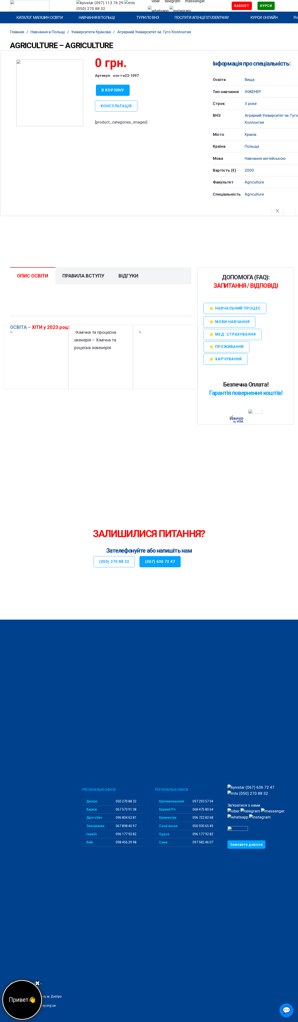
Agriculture (254, 182)
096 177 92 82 (125, 834)
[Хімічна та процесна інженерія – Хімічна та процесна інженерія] (100, 357)
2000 (249, 170)
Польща (252, 146)
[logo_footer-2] (40, 802)
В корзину (113, 90)
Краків (250, 134)
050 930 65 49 (202, 826)
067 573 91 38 (125, 809)
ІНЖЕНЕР (253, 91)
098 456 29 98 (125, 842)
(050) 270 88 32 (253, 793)
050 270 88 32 (125, 801)
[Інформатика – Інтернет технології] (165, 357)
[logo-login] (39, 6)
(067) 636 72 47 (259, 787)
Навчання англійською (265, 158)
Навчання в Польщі (47, 32)
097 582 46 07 (202, 842)
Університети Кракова (91, 32)
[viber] (233, 811)
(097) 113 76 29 (108, 2)
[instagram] (180, 10)
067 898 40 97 (125, 826)
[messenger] (272, 811)
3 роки (251, 103)
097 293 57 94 (202, 801)
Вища (249, 79)
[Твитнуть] (277, 211)
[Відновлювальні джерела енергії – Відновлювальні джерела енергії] (36, 357)
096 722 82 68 (202, 817)
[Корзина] (281, 6)
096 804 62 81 (125, 817)
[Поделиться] (265, 211)
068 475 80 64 (202, 809)
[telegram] (250, 811)
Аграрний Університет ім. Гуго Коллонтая (154, 32)
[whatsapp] (158, 10)
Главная (17, 32)
